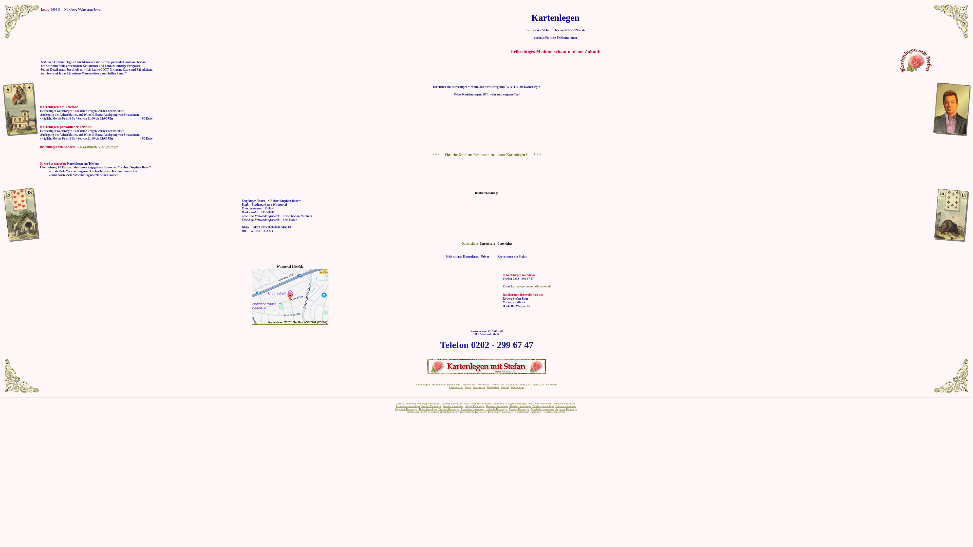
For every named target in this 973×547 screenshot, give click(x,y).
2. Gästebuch (109, 147)
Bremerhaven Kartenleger (500, 412)
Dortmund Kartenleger (563, 403)
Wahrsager (517, 387)
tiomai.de (538, 384)
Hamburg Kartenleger (428, 403)
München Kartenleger (451, 403)
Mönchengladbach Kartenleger (443, 412)
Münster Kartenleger (519, 409)
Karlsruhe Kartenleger (497, 409)
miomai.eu (484, 384)
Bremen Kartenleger (431, 406)
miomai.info (453, 384)
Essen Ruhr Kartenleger (408, 406)
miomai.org (469, 384)
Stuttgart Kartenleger (515, 403)
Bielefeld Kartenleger (449, 409)
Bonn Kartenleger (428, 409)
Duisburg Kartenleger (543, 406)
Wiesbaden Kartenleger (542, 409)
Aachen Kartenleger (417, 412)
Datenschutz (470, 243)
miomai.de (498, 384)
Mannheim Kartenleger (472, 409)
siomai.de (525, 384)
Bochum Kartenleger (565, 406)
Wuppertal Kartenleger (406, 409)
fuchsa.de (512, 384)
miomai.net (438, 384)
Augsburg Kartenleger (566, 409)
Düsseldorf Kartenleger (539, 403)
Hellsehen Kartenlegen (554, 412)
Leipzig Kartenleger (474, 406)
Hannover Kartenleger (497, 406)
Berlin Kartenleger (406, 403)
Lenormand (456, 387)
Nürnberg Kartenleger (520, 406)
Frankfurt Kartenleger (493, 403)
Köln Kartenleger (472, 403)
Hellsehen (493, 387)
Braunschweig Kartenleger (528, 412)
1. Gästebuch (88, 147)
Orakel (505, 387)
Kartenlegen (423, 384)
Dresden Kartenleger (453, 406)
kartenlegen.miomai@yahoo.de (531, 286)
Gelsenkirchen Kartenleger (473, 412)
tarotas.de (479, 387)
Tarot (468, 387)
